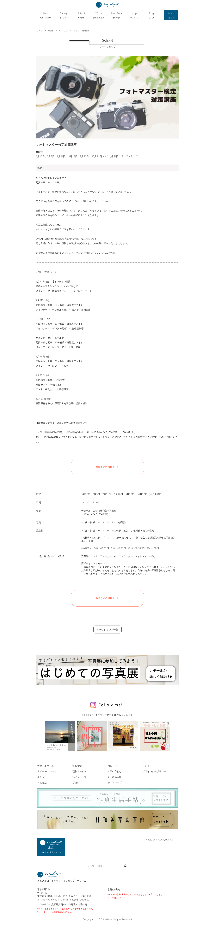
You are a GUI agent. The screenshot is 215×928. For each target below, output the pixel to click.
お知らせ (112, 765)
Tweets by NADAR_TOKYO (158, 839)
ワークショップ (63, 31)
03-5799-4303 (50, 899)
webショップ (79, 777)
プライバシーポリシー (154, 771)
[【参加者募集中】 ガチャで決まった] (155, 736)
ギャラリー (43, 777)
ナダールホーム (45, 765)
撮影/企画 (77, 765)
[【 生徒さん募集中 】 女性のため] (123, 736)
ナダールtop (40, 31)
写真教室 (50, 31)
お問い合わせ (115, 771)
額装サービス (79, 771)
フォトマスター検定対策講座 (81, 31)
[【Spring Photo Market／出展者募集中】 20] (92, 736)
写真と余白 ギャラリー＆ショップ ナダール (61, 880)
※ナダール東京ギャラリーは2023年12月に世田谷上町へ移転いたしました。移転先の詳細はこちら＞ (65, 910)
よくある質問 (115, 777)
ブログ (75, 782)
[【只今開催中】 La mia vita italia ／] (60, 736)
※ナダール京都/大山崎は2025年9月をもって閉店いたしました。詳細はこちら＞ (135, 896)
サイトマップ (115, 782)
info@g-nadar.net (79, 899)
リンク (146, 765)
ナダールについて (46, 771)
